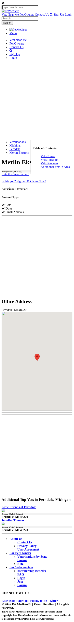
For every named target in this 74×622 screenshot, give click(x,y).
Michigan (15, 145)
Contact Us (42, 14)
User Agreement (28, 549)
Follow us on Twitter (44, 600)
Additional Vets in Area (55, 167)
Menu (13, 33)
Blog (20, 563)
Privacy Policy (27, 546)
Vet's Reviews (49, 163)
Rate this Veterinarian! (15, 174)
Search (7, 22)
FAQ (20, 574)
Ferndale (14, 149)
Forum (22, 560)
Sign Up (58, 14)
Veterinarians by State (32, 556)
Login (68, 14)
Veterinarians (17, 142)
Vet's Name (48, 156)
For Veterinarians (21, 567)
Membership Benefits (31, 570)
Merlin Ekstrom (19, 152)
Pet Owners (27, 14)
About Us (15, 538)
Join (20, 581)
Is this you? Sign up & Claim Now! (24, 181)
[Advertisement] (37, 100)
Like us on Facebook (15, 600)
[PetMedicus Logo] (18, 29)
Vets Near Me (10, 14)
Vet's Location (49, 159)
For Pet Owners (20, 553)
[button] (51, 14)
